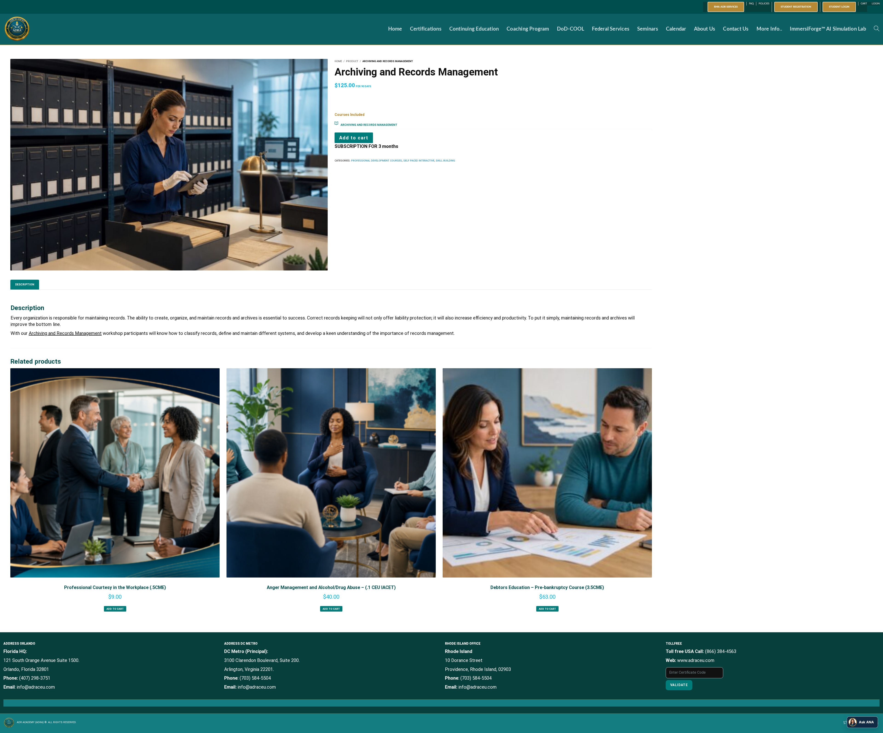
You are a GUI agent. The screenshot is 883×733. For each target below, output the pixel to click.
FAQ (751, 3)
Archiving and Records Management (369, 124)
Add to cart (353, 138)
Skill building (445, 160)
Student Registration (796, 7)
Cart (864, 3)
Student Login (839, 7)
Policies (764, 3)
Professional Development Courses (376, 160)
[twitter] (845, 723)
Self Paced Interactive (418, 160)
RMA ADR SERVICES (726, 7)
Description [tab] (24, 284)
